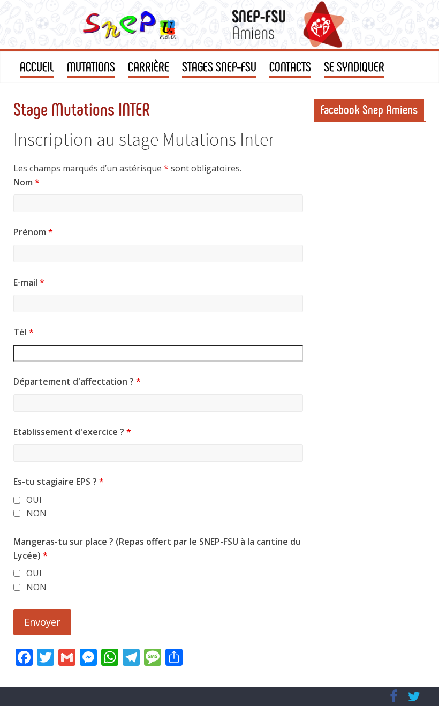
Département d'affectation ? (77, 381)
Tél (23, 332)
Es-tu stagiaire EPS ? (58, 481)
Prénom (33, 232)
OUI (34, 500)
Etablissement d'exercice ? (72, 432)
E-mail (28, 282)
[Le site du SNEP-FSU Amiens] (219, 24)
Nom (26, 182)
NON (36, 513)
